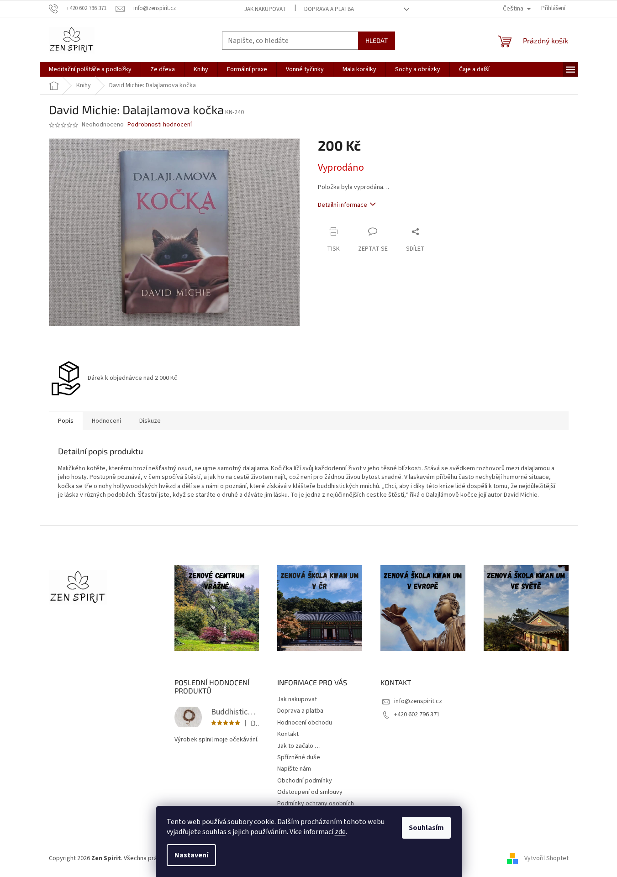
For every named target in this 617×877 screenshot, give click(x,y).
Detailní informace (342, 205)
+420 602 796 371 (417, 714)
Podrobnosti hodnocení (159, 125)
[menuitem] (90, 69)
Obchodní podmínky (304, 780)
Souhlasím (426, 828)
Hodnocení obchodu (304, 722)
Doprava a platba (329, 9)
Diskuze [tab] (150, 420)
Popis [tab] (66, 420)
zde (340, 832)
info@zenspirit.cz (418, 701)
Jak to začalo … (299, 746)
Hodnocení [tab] (106, 420)
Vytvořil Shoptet (546, 858)
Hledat (376, 40)
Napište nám (294, 768)
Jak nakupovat (265, 9)
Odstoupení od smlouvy (310, 792)
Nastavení (191, 855)
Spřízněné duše (298, 757)
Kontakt (288, 734)
